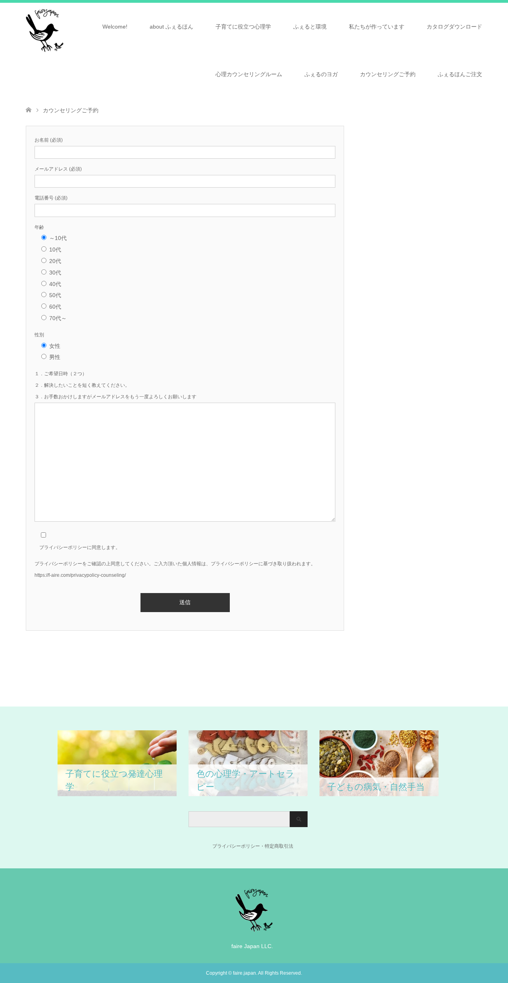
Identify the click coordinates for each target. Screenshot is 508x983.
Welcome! (114, 26)
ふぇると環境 (310, 26)
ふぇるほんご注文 (460, 74)
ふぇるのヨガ (321, 74)
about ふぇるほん (171, 26)
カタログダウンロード (454, 26)
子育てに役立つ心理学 (243, 26)
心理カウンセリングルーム (249, 74)
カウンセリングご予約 (388, 74)
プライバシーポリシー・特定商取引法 (241, 846)
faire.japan (244, 973)
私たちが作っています (376, 26)
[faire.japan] (254, 928)
